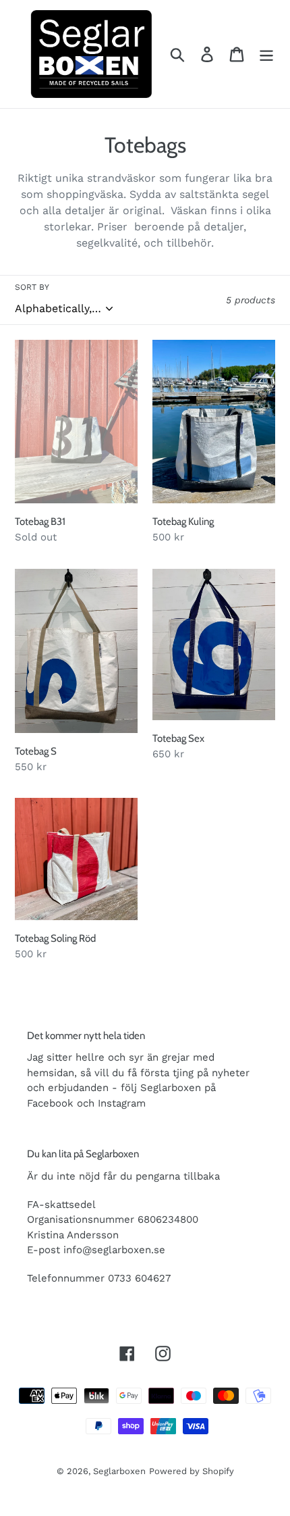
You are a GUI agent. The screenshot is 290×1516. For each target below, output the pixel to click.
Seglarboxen (119, 1471)
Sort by (32, 287)
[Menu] (266, 54)
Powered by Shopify (191, 1471)
